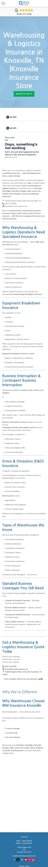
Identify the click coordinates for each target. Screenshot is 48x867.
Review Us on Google (24, 14)
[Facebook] (14, 859)
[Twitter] (17, 859)
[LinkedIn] (21, 859)
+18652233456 (26, 843)
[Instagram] (29, 859)
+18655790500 (26, 841)
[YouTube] (25, 859)
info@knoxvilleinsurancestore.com (24, 856)
